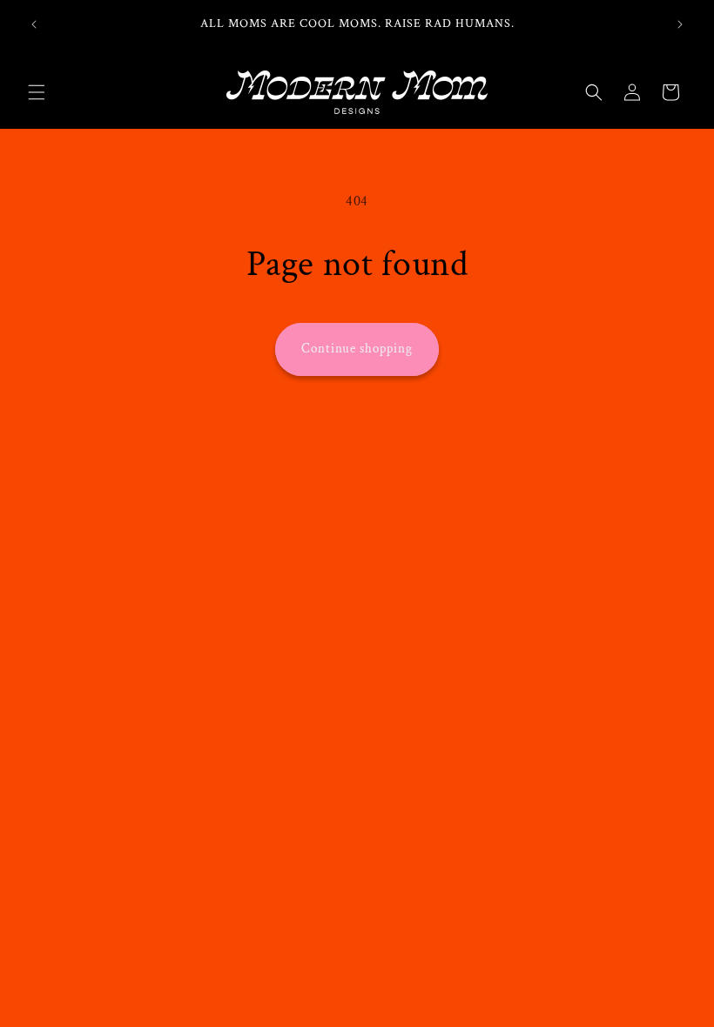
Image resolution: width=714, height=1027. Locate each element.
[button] (36, 92)
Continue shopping (357, 348)
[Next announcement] (680, 24)
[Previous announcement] (34, 24)
